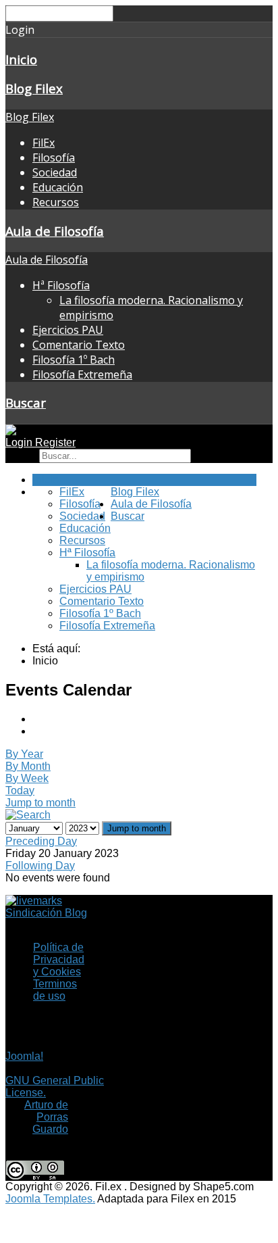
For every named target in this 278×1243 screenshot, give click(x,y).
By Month (28, 766)
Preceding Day (41, 841)
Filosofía (53, 157)
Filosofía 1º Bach (73, 359)
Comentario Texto (78, 344)
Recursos (55, 202)
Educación (57, 187)
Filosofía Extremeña (82, 374)
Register (55, 442)
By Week (27, 778)
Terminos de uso (55, 990)
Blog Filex (34, 88)
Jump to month (40, 802)
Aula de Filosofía (54, 230)
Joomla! (24, 1056)
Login (20, 442)
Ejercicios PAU (67, 329)
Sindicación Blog (46, 913)
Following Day (40, 865)
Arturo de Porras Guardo (46, 1117)
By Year (24, 754)
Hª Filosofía (61, 285)
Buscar (25, 402)
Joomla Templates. (50, 1198)
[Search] (28, 815)
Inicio (21, 59)
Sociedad (54, 172)
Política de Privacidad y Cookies (58, 959)
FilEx (43, 142)
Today (19, 790)
